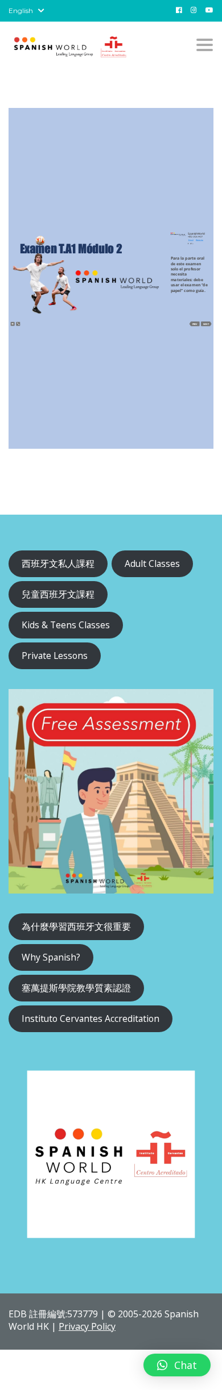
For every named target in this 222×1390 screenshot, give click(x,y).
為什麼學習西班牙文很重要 (76, 926)
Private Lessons (55, 655)
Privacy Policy (87, 1326)
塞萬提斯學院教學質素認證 (76, 988)
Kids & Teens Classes (66, 625)
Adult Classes (152, 563)
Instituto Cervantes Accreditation (90, 1018)
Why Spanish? (51, 957)
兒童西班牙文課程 (58, 594)
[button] (177, 1365)
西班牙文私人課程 (58, 563)
